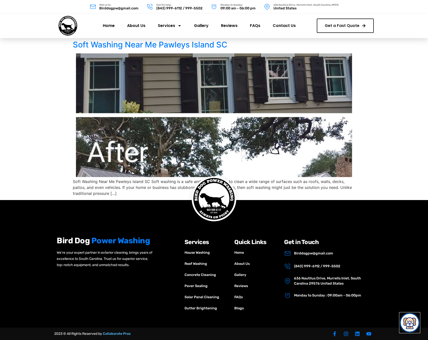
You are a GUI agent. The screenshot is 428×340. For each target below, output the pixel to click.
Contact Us (284, 25)
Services (166, 25)
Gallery (201, 25)
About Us (136, 25)
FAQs (255, 25)
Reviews (229, 25)
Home (109, 25)
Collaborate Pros (117, 334)
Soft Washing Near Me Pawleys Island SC (150, 44)
